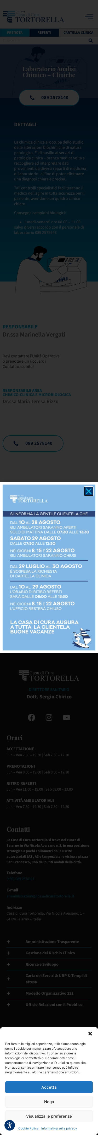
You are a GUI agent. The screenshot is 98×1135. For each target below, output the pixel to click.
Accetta (49, 1087)
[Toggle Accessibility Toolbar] (9, 1125)
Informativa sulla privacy (59, 1128)
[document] (49, 567)
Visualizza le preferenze (49, 1116)
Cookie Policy (28, 1128)
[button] (90, 1033)
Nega (49, 1101)
